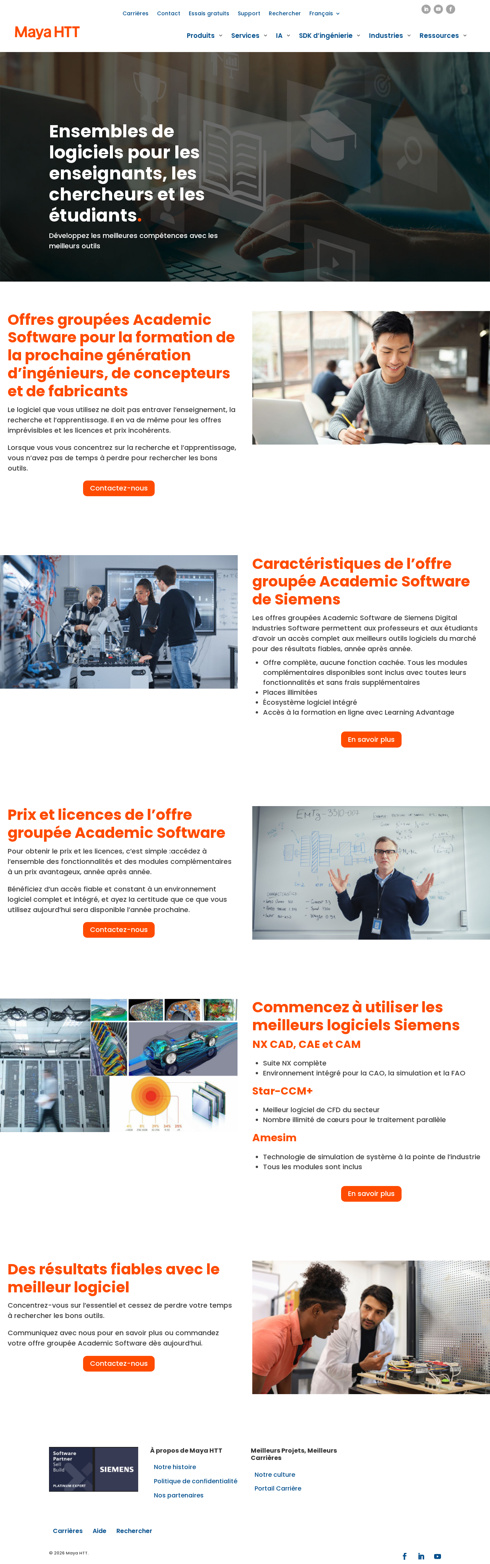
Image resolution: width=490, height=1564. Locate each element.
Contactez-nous (119, 488)
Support (249, 14)
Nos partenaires (179, 1495)
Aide (99, 1531)
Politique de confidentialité (195, 1481)
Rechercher (285, 14)
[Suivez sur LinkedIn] (426, 9)
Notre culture (275, 1474)
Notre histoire (175, 1467)
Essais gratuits (209, 14)
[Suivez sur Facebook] (450, 9)
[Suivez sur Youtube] (438, 9)
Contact (168, 14)
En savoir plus (371, 739)
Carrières (135, 14)
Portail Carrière (278, 1488)
